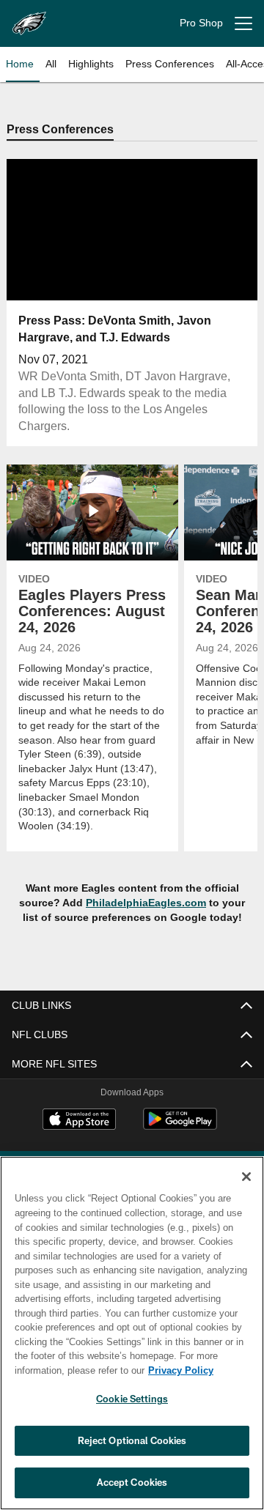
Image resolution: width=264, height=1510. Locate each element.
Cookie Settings (132, 1398)
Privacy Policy (64, 1370)
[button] (132, 266)
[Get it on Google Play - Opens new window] (180, 1127)
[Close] (246, 1177)
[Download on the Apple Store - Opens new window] (79, 1121)
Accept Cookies (132, 1482)
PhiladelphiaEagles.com (146, 904)
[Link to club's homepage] (29, 17)
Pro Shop (201, 23)
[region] (132, 1333)
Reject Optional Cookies (132, 1440)
